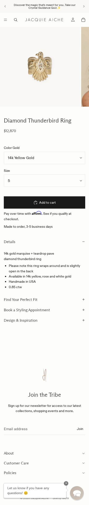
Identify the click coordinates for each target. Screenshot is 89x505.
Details (9, 242)
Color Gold (11, 148)
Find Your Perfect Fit (20, 299)
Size (7, 170)
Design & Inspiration (20, 320)
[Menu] (5, 19)
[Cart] (83, 20)
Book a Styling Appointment (27, 310)
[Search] (15, 20)
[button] (77, 493)
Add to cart (47, 202)
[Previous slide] (5, 6)
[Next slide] (84, 6)
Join (80, 429)
